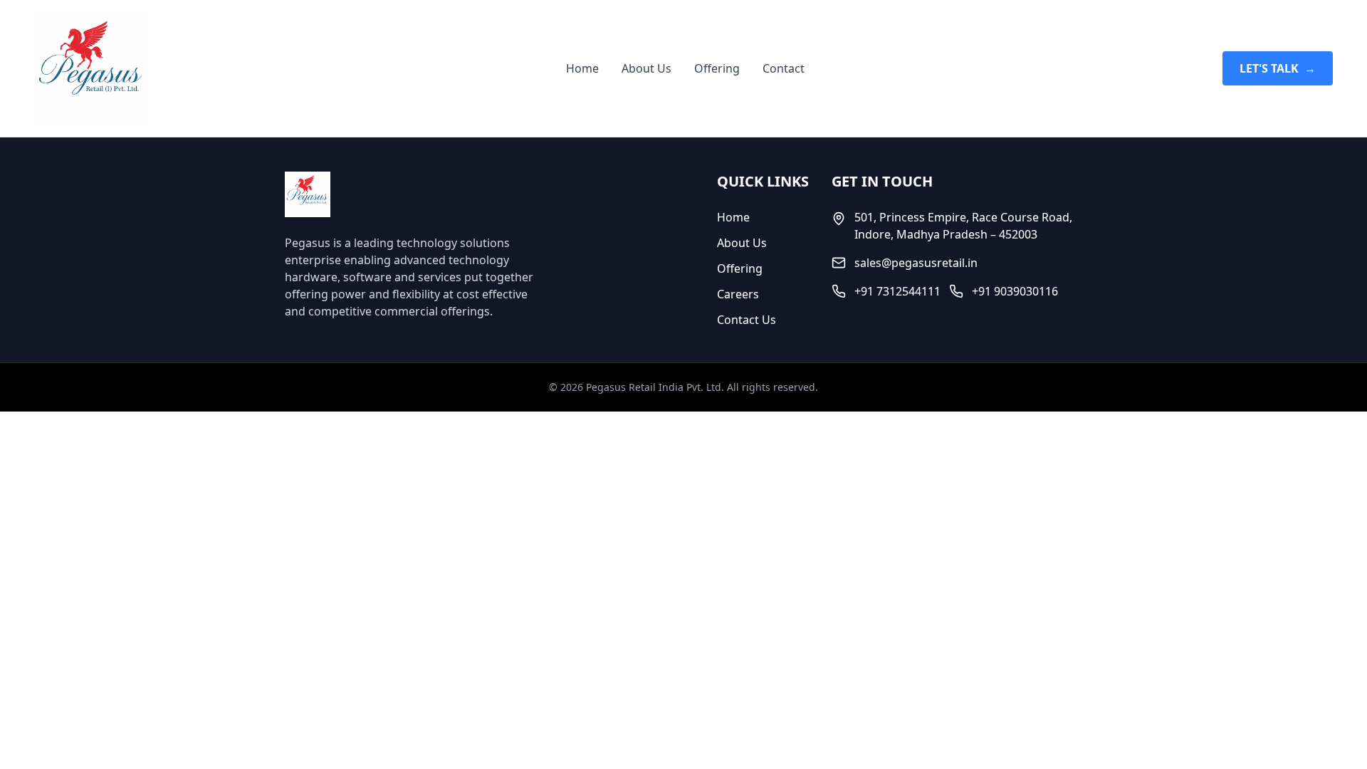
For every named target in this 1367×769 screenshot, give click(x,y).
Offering (717, 68)
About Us (646, 68)
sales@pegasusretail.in (916, 263)
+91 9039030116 (1015, 291)
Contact (784, 68)
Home (582, 68)
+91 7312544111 (897, 291)
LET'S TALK (1278, 68)
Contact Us (746, 320)
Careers (738, 294)
